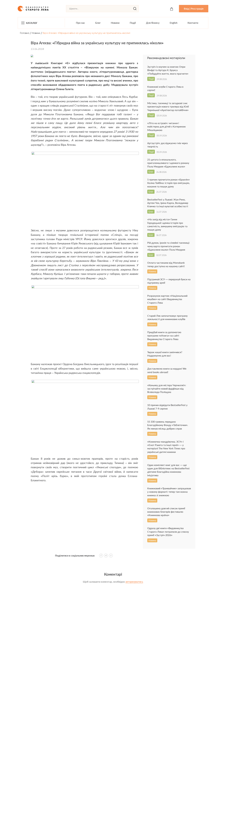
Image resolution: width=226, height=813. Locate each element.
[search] (135, 8)
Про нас (80, 22)
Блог (98, 22)
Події (133, 22)
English (173, 22)
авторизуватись (134, 581)
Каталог (32, 22)
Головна (24, 33)
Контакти (193, 22)
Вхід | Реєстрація (193, 8)
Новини (115, 22)
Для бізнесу (152, 22)
